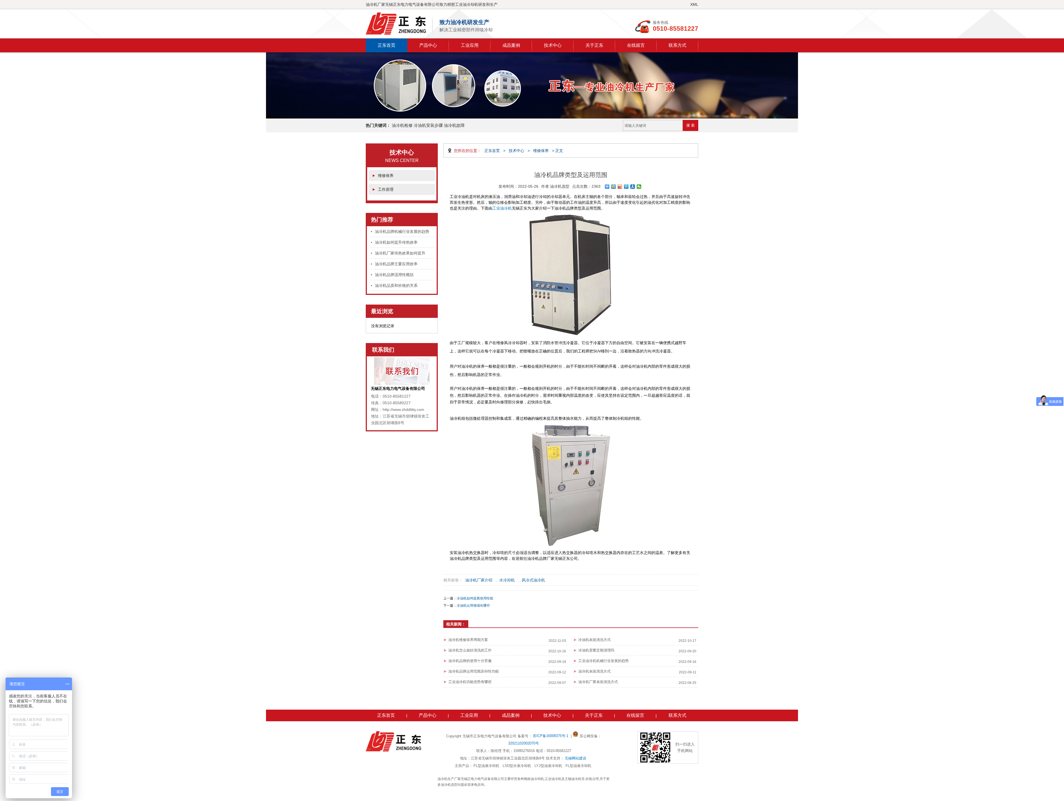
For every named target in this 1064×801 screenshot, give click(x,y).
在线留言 (636, 45)
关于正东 (594, 45)
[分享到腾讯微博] (626, 186)
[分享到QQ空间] (613, 186)
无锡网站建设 (575, 758)
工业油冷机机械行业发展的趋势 (603, 661)
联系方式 (677, 45)
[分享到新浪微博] (620, 186)
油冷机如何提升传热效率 (396, 242)
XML (694, 4)
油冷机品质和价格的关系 (396, 285)
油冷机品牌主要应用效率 (396, 264)
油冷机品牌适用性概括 (394, 274)
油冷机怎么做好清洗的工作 (470, 650)
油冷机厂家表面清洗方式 (598, 682)
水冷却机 (507, 580)
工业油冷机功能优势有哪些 (470, 682)
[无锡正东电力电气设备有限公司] (399, 23)
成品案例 (511, 45)
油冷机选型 (559, 186)
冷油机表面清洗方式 (594, 640)
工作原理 (385, 189)
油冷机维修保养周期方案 (468, 640)
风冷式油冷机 (533, 580)
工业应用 (470, 45)
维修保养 (385, 175)
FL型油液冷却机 (486, 766)
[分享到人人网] (632, 186)
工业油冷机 (502, 208)
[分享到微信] (639, 186)
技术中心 (553, 45)
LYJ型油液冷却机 (548, 766)
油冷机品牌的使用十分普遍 (470, 661)
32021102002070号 (523, 743)
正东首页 (386, 45)
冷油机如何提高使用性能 (475, 598)
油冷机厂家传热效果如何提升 (400, 253)
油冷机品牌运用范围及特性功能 (473, 671)
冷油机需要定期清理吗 (596, 650)
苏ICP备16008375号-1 (551, 736)
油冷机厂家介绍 (478, 580)
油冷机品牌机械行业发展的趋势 (402, 231)
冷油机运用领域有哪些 (473, 605)
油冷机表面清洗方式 (594, 671)
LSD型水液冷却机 (517, 766)
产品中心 (428, 45)
